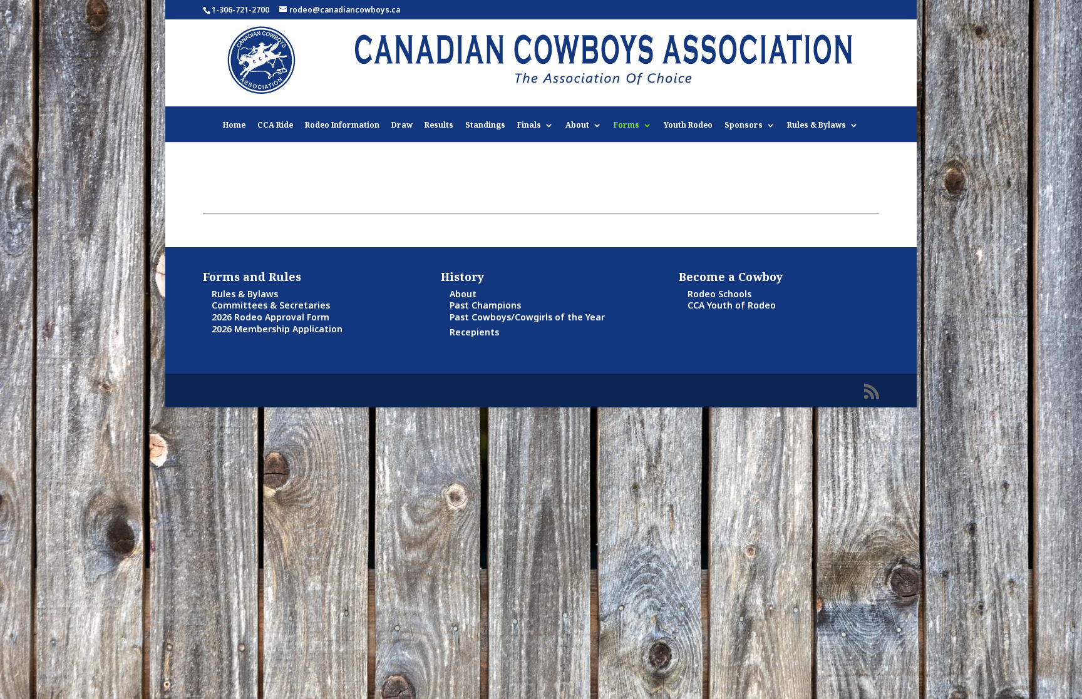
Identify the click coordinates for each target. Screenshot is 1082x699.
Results (439, 125)
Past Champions (485, 305)
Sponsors (743, 125)
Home (234, 125)
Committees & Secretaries (271, 305)
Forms (626, 125)
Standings (485, 125)
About (577, 125)
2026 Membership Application (277, 329)
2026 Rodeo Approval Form (270, 317)
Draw (402, 125)
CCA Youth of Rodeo (732, 305)
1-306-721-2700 (240, 9)
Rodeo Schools (719, 294)
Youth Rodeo (688, 125)
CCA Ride (275, 125)
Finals (529, 125)
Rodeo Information (342, 125)
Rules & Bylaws (816, 125)
